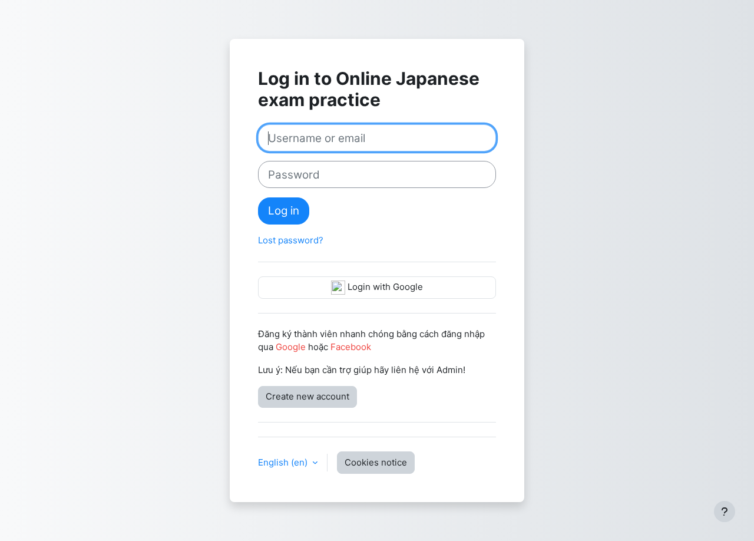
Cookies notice (376, 462)
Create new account (307, 396)
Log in (283, 210)
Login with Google (384, 286)
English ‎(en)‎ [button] (284, 462)
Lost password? (290, 240)
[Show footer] (724, 511)
